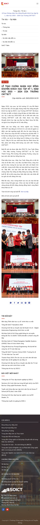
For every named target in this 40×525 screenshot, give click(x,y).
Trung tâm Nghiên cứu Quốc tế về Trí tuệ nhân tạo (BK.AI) (18, 454)
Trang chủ (16, 11)
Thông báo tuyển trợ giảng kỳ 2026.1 (14, 401)
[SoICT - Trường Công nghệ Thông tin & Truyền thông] (5, 4)
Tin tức (23, 11)
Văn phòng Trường (8, 431)
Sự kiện (4, 34)
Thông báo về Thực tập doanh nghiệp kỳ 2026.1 (17, 379)
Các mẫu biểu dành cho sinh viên (12, 484)
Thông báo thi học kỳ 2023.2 (11, 368)
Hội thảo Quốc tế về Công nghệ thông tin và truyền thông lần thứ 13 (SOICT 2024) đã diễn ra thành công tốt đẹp (20, 336)
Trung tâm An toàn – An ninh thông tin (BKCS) (16, 444)
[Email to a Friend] (22, 303)
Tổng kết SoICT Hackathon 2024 (12, 325)
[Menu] (37, 3)
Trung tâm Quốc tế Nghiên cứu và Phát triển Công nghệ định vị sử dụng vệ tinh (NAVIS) (20, 449)
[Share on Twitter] (18, 303)
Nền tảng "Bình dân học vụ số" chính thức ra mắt (17, 321)
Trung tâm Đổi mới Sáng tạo (11, 436)
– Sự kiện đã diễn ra (8, 42)
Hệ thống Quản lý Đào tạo (10, 479)
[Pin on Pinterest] (25, 303)
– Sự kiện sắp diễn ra (8, 38)
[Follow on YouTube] (7, 509)
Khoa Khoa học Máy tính (10, 425)
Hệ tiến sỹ (5, 470)
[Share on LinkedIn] (29, 303)
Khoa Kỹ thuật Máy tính (9, 428)
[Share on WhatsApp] (10, 303)
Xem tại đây (25, 191)
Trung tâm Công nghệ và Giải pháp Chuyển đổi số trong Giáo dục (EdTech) (20, 441)
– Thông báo (6, 27)
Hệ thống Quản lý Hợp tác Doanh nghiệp (15, 481)
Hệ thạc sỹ (5, 467)
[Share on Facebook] (14, 303)
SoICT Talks (5, 45)
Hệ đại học (5, 464)
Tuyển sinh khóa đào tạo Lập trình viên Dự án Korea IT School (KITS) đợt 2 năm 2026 (19, 390)
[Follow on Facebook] (3, 509)
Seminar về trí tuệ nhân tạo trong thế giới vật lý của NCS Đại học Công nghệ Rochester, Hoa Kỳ (20, 384)
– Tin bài (4, 31)
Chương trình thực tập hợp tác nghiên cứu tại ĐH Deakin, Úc (17, 396)
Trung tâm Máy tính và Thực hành (13, 433)
